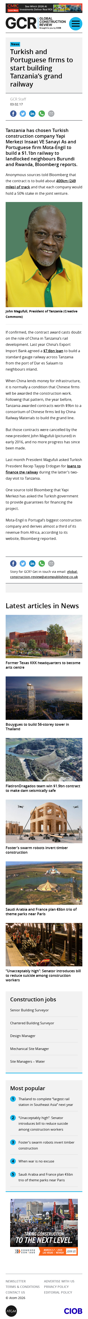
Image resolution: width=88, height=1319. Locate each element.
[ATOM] (25, 1311)
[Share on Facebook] (13, 113)
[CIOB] (63, 1311)
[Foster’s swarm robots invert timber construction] (44, 821)
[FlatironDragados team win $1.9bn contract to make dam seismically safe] (44, 759)
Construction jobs (33, 999)
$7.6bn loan (53, 350)
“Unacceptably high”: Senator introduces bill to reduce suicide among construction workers (43, 1123)
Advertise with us (59, 1281)
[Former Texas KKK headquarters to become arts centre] (44, 636)
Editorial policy (58, 1292)
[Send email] (51, 113)
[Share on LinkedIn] (32, 113)
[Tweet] (23, 113)
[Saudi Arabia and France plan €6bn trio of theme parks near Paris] (44, 883)
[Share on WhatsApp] (42, 113)
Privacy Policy (56, 1286)
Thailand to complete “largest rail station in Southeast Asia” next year (46, 1102)
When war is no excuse (36, 1161)
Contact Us (15, 1292)
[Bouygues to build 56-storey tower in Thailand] (44, 698)
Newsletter (16, 1281)
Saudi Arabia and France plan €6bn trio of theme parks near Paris (46, 1177)
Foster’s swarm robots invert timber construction (46, 1145)
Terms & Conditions (23, 1286)
